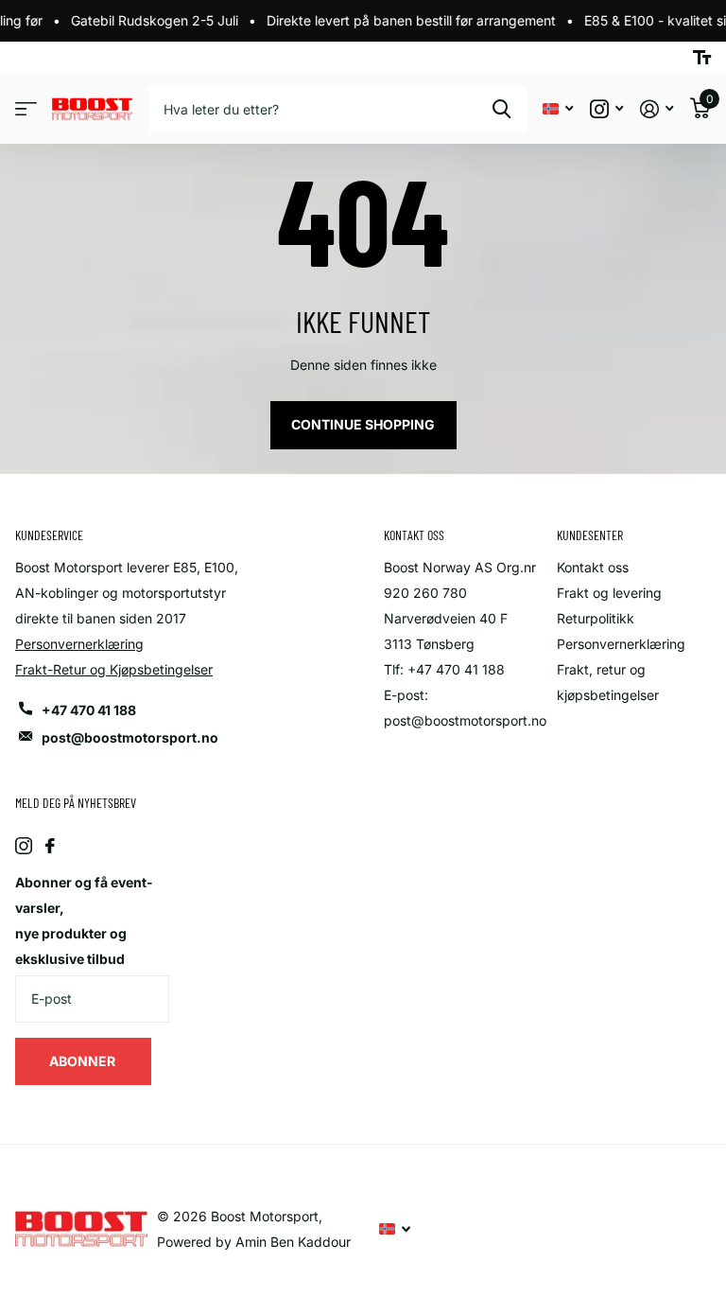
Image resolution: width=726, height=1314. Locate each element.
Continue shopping (363, 424)
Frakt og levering (609, 593)
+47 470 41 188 (89, 710)
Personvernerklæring (79, 644)
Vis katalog (26, 109)
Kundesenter (590, 535)
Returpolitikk (595, 618)
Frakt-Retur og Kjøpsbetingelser (114, 669)
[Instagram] (23, 845)
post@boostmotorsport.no (130, 737)
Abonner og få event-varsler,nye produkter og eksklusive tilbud (84, 920)
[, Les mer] (606, 109)
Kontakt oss (593, 567)
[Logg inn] (656, 109)
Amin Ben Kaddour (293, 1242)
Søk (501, 108)
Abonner (83, 1061)
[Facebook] (50, 845)
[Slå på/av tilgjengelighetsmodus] (702, 57)
